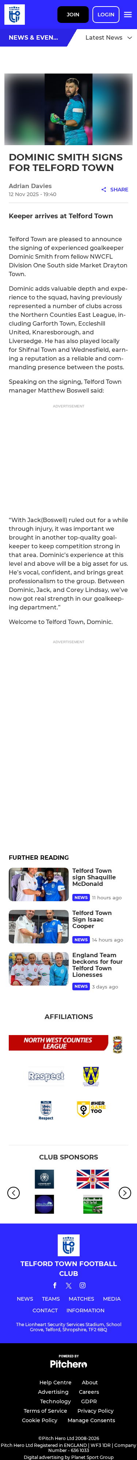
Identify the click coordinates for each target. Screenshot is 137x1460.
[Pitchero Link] (68, 1365)
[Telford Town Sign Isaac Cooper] (39, 926)
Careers (89, 1392)
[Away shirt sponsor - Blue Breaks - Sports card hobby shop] (44, 1205)
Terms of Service (45, 1411)
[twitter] (69, 1286)
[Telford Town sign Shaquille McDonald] (39, 884)
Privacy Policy (95, 1411)
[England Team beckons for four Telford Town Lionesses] (39, 969)
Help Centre (55, 1382)
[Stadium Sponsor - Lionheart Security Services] (44, 1180)
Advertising (53, 1392)
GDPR (89, 1401)
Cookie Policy (39, 1420)
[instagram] (82, 1287)
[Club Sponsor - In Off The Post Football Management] (93, 1205)
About (90, 1382)
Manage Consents (91, 1420)
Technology (55, 1401)
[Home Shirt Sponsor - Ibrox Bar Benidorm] (93, 1180)
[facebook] (54, 1287)
